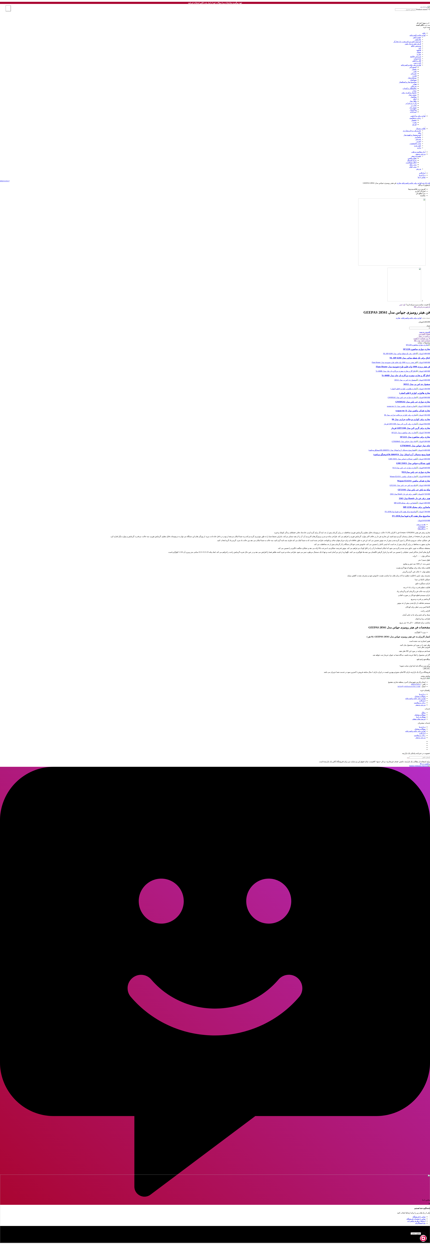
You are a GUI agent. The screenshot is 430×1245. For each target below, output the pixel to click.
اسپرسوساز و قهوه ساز (412, 135)
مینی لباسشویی (415, 143)
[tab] (213, 524)
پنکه (419, 133)
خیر (400, 305)
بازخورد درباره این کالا (422, 307)
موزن (414, 122)
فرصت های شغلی (419, 719)
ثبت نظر (426, 668)
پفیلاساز (414, 97)
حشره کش (417, 37)
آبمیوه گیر (413, 67)
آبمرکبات (413, 112)
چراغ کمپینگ (412, 160)
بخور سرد (417, 146)
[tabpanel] (215, 1236)
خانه (424, 33)
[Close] (429, 664)
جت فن (418, 139)
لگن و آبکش (416, 61)
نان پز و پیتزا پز (411, 103)
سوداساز (413, 80)
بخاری (419, 54)
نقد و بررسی (421, 524)
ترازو (419, 148)
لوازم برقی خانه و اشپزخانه (411, 65)
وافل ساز (413, 101)
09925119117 (416, 684)
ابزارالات (422, 173)
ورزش (418, 169)
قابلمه (419, 50)
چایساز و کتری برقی (409, 93)
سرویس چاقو (416, 46)
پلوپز (415, 71)
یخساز (414, 69)
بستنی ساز (413, 95)
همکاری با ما (421, 717)
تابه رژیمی (417, 63)
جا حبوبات (417, 59)
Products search (421, 9)
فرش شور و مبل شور (413, 44)
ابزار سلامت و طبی (418, 152)
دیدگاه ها (422, 529)
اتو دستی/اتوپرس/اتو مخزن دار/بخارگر (407, 42)
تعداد (428, 326)
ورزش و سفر (420, 154)
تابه (420, 48)
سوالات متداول (420, 696)
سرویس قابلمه (415, 56)
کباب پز (414, 105)
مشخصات (422, 526)
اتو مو (414, 124)
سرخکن (414, 86)
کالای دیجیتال (421, 129)
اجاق (415, 99)
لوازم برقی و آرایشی (418, 116)
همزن (414, 76)
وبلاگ (423, 713)
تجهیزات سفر (416, 156)
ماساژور (418, 137)
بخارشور (418, 39)
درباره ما (422, 175)
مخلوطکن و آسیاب (410, 88)
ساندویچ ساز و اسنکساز (408, 82)
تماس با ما (422, 177)
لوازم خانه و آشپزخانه (418, 35)
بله (404, 305)
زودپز (415, 90)
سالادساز (413, 110)
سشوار (414, 120)
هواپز (415, 84)
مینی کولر (413, 167)
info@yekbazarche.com (409, 686)
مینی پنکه (413, 165)
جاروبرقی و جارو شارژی (412, 131)
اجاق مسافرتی (411, 162)
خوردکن (414, 73)
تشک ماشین (412, 158)
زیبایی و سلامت (415, 118)
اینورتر (418, 141)
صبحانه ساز (412, 78)
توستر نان (413, 107)
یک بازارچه (426, 183)
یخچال (418, 52)
